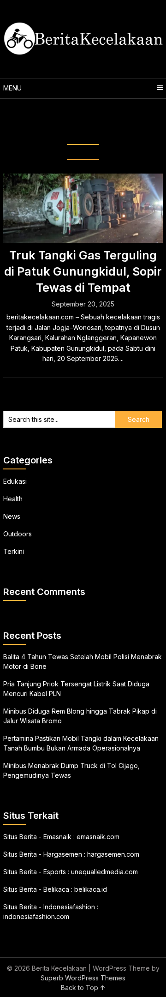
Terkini (13, 551)
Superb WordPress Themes (83, 978)
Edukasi (15, 481)
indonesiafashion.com (36, 916)
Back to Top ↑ (83, 987)
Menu (12, 88)
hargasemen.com (113, 854)
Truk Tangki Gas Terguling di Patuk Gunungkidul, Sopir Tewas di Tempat (83, 271)
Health (13, 499)
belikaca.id (90, 889)
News (11, 516)
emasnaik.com (98, 837)
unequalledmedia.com (104, 872)
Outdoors (17, 534)
